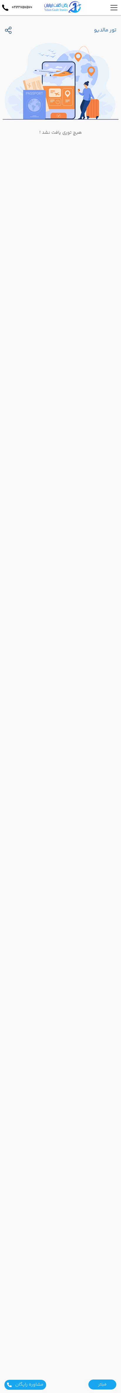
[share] (8, 30)
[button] (102, 1384)
